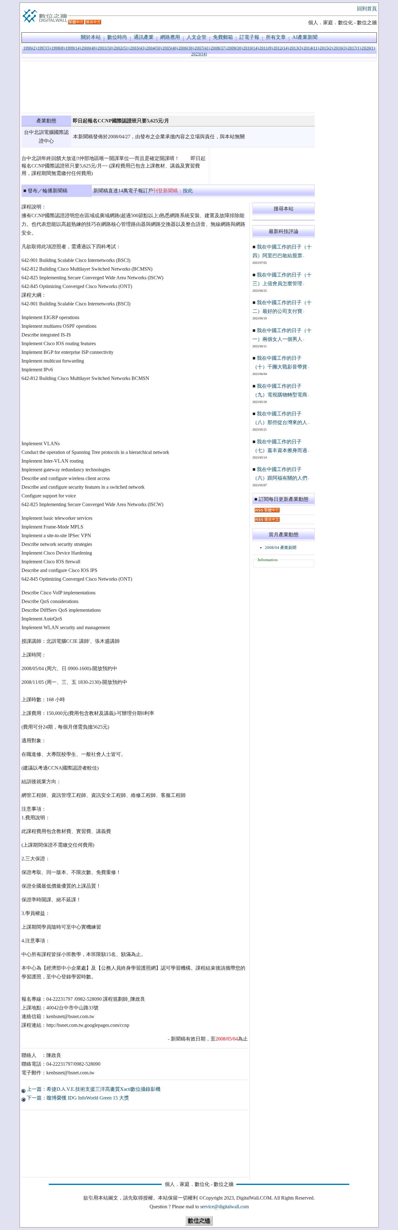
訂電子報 (249, 37)
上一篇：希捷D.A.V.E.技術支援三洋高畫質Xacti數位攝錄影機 (92, 1089)
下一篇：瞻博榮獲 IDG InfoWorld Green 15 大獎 (77, 1097)
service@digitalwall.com (224, 1206)
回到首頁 (367, 8)
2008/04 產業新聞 (280, 547)
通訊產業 (144, 37)
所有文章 (276, 37)
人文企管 (196, 37)
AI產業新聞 (304, 37)
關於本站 (91, 37)
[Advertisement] (168, 87)
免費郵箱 (223, 37)
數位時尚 (117, 37)
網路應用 (170, 37)
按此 (188, 190)
